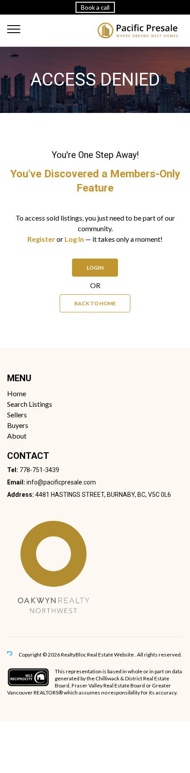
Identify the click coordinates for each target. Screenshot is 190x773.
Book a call (95, 7)
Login (95, 267)
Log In (74, 239)
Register (41, 239)
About (17, 436)
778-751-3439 (39, 469)
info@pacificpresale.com (61, 482)
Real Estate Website (111, 654)
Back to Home (95, 303)
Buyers (17, 425)
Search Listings (29, 404)
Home (16, 393)
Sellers (17, 414)
